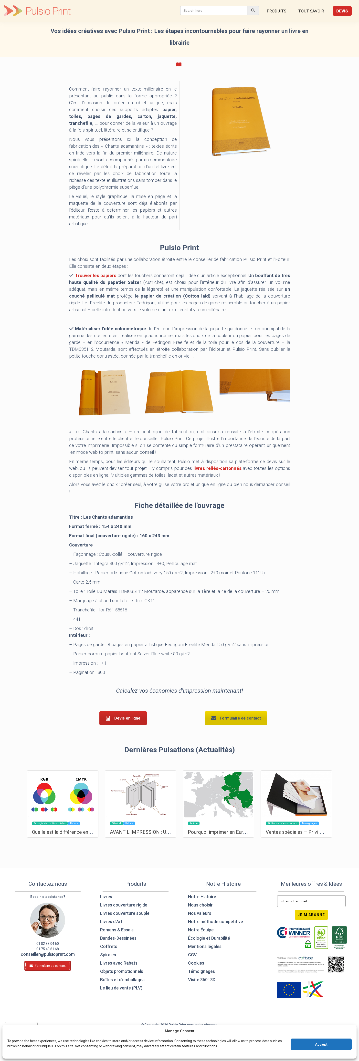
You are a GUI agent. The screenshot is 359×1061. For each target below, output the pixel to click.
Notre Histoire (202, 896)
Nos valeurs (199, 913)
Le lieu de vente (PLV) (121, 987)
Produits (276, 11)
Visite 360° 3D (201, 979)
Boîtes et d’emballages (122, 979)
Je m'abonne (311, 915)
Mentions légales (205, 946)
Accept (321, 1044)
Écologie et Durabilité (209, 938)
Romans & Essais (117, 929)
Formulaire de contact (240, 718)
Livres (106, 896)
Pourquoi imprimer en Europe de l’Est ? (230, 832)
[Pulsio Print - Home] (37, 11)
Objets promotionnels (121, 971)
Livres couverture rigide (123, 904)
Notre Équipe (201, 929)
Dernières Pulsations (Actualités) (179, 749)
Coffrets (108, 946)
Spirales (108, 954)
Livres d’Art (111, 921)
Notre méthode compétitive (215, 921)
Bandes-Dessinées (118, 938)
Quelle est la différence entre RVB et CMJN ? (81, 832)
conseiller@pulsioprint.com (48, 954)
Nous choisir (200, 904)
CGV (192, 954)
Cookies (196, 963)
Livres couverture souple (124, 913)
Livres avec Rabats (118, 963)
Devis (342, 11)
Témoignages (201, 971)
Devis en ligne (127, 718)
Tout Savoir (311, 11)
